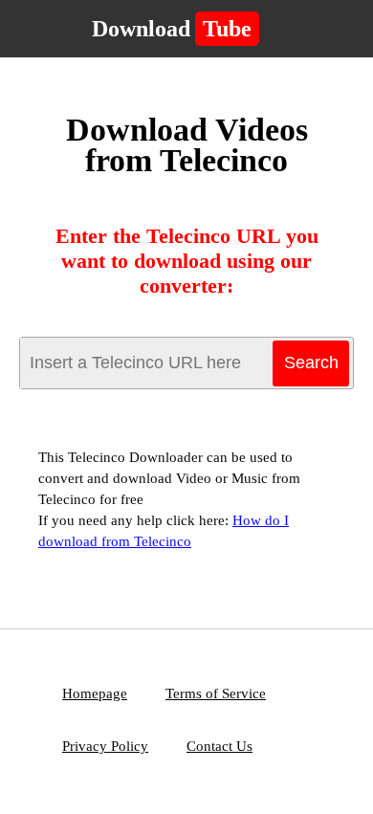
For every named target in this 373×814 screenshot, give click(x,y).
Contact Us (219, 746)
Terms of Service (215, 693)
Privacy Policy (105, 746)
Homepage (94, 693)
